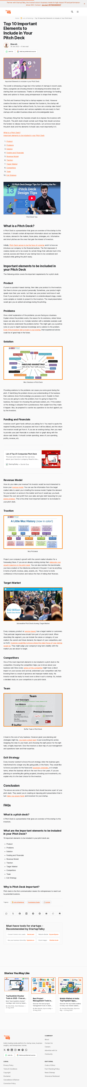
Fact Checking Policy (52, 1069)
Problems (10, 145)
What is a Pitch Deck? (12, 133)
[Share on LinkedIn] (26, 913)
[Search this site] (72, 11)
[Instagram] (15, 1050)
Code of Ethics (50, 1065)
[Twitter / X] (5, 1050)
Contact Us (49, 1043)
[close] (84, 3)
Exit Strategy (11, 175)
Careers (47, 1047)
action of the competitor (33, 668)
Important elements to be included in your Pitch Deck (24, 135)
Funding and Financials (15, 153)
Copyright (7, 1072)
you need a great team (27, 740)
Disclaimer (7, 1076)
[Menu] (77, 11)
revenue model (17, 487)
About (47, 1039)
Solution (9, 149)
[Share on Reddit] (40, 913)
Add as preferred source (28, 51)
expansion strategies (40, 768)
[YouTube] (19, 1050)
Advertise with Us (51, 1050)
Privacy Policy (8, 1065)
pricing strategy (9, 499)
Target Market (12, 164)
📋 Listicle (47, 902)
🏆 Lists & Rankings (18, 902)
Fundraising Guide (34, 902)
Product (9, 141)
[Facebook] (8, 1050)
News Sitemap (50, 1072)
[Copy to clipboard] (53, 913)
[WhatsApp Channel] (26, 1050)
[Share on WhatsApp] (6, 913)
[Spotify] (23, 1050)
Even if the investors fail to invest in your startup (22, 330)
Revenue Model (12, 156)
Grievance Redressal (52, 1076)
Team (8, 171)
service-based (30, 631)
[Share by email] (46, 913)
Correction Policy (10, 1083)
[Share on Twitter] (13, 913)
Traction (9, 160)
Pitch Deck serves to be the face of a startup (26, 245)
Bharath (14, 44)
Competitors (11, 168)
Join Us (10, 51)
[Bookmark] (60, 913)
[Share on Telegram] (33, 913)
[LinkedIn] (12, 1050)
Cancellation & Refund (11, 1080)
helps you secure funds (15, 796)
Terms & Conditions (10, 1069)
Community (49, 1054)
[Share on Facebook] (20, 913)
